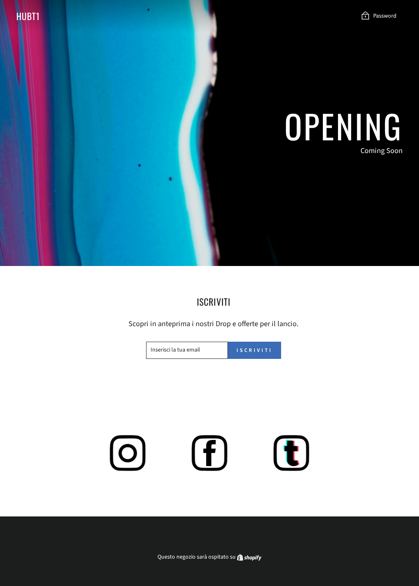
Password (384, 16)
